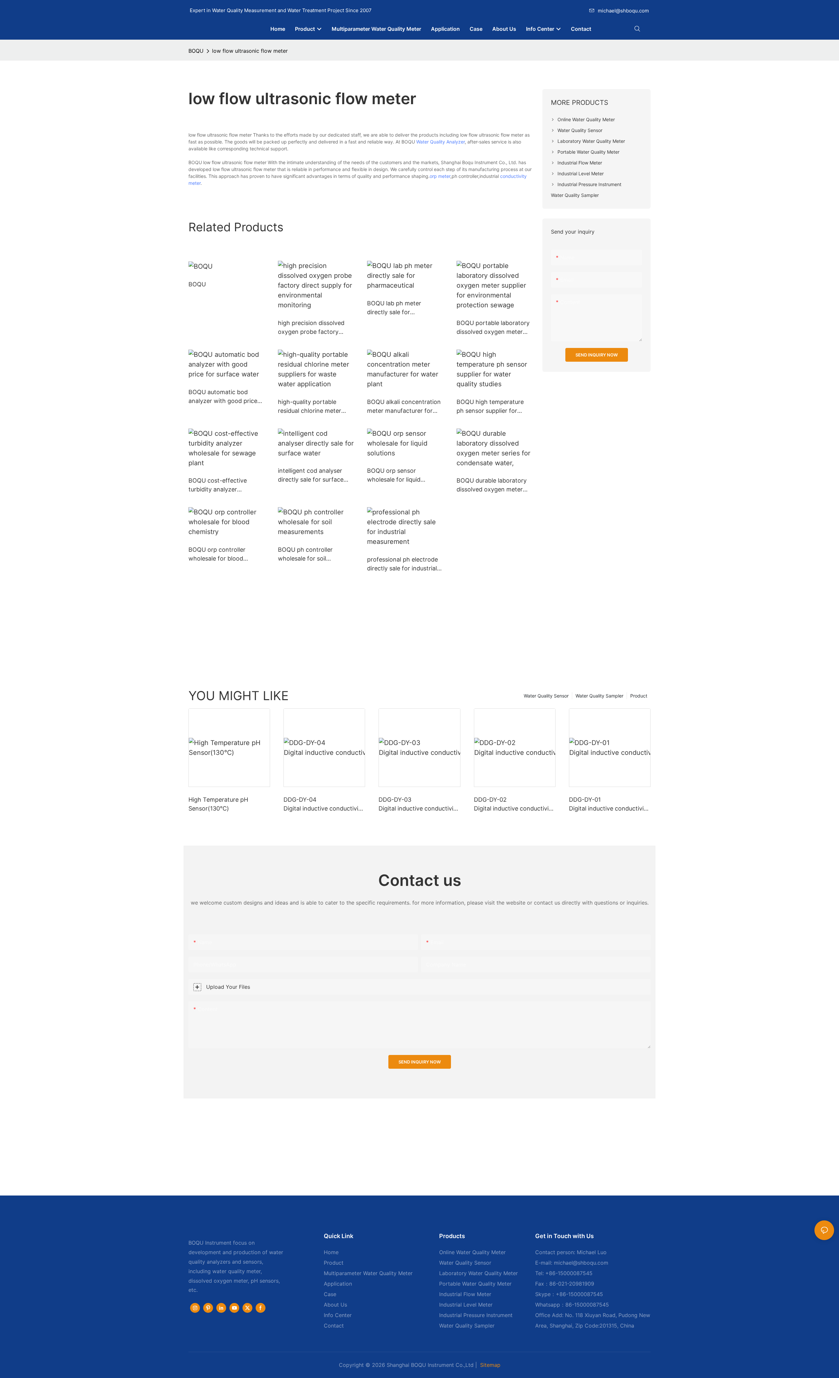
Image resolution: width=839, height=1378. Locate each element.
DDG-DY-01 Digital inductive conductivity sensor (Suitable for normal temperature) (609, 804)
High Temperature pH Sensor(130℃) (218, 804)
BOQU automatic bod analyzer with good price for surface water (222, 397)
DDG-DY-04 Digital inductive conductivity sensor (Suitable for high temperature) (323, 804)
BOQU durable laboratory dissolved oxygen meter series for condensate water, (492, 485)
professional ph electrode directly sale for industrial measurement (402, 564)
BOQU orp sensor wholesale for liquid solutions (393, 475)
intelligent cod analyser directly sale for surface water (310, 475)
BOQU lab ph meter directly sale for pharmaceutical (394, 308)
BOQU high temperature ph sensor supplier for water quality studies (490, 406)
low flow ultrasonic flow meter (250, 51)
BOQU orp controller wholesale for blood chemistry (216, 554)
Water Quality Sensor (546, 696)
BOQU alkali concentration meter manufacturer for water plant (404, 406)
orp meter (440, 176)
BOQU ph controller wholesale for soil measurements (305, 554)
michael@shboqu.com (623, 11)
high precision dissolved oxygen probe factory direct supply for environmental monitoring (314, 327)
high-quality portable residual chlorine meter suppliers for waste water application (313, 406)
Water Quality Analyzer (440, 141)
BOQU (196, 51)
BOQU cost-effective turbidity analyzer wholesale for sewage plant (218, 485)
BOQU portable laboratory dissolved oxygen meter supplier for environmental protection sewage (493, 327)
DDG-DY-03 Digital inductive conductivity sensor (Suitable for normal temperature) (419, 804)
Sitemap (490, 1365)
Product (638, 696)
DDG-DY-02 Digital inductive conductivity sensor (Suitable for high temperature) (514, 804)
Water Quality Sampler (599, 696)
